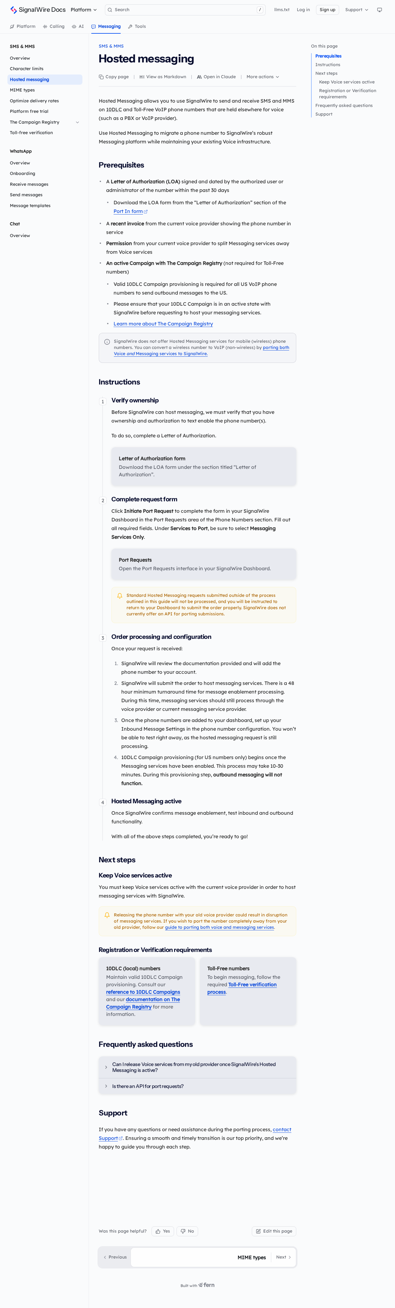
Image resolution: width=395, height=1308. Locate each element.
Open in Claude (220, 76)
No (191, 1231)
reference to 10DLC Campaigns (143, 992)
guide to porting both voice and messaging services (219, 927)
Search (188, 9)
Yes (166, 1231)
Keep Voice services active (347, 82)
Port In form (128, 211)
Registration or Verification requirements (347, 94)
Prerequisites (328, 56)
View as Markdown (166, 76)
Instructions (327, 64)
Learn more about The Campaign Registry (163, 324)
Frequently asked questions (344, 105)
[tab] (22, 26)
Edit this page (277, 1231)
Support (323, 114)
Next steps (326, 73)
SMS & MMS (111, 46)
